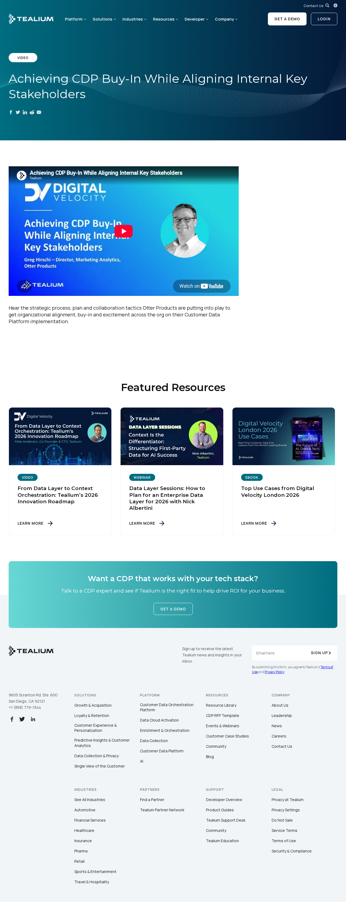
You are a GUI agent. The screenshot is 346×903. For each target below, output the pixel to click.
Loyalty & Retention (91, 715)
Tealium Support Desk (225, 820)
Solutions (102, 19)
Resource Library (221, 705)
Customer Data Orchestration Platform (167, 707)
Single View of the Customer (99, 766)
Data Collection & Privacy (96, 755)
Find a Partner (152, 799)
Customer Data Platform (162, 750)
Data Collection (154, 740)
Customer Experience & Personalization (95, 728)
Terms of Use (284, 840)
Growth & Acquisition (93, 705)
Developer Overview (224, 799)
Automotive (84, 809)
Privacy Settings (286, 809)
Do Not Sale (282, 820)
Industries (132, 19)
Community (216, 746)
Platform (73, 19)
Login (324, 18)
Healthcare (84, 830)
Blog (210, 756)
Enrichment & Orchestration (164, 730)
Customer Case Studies (227, 736)
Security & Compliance (292, 851)
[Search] (327, 5)
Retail (79, 861)
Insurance (83, 840)
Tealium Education (222, 840)
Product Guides (220, 809)
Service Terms (284, 830)
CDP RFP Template (222, 715)
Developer (195, 19)
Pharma (81, 851)
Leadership (282, 715)
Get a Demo (287, 18)
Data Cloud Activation (159, 720)
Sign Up (319, 652)
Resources (163, 19)
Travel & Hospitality (91, 881)
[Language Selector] (335, 5)
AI (141, 761)
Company (224, 19)
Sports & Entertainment (95, 871)
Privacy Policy (274, 672)
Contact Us (313, 5)
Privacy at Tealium (288, 799)
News (277, 725)
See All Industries (89, 799)
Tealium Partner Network (162, 809)
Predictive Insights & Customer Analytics (102, 742)
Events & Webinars (222, 725)
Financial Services (90, 820)
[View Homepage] (31, 19)
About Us (280, 705)
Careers (279, 736)
